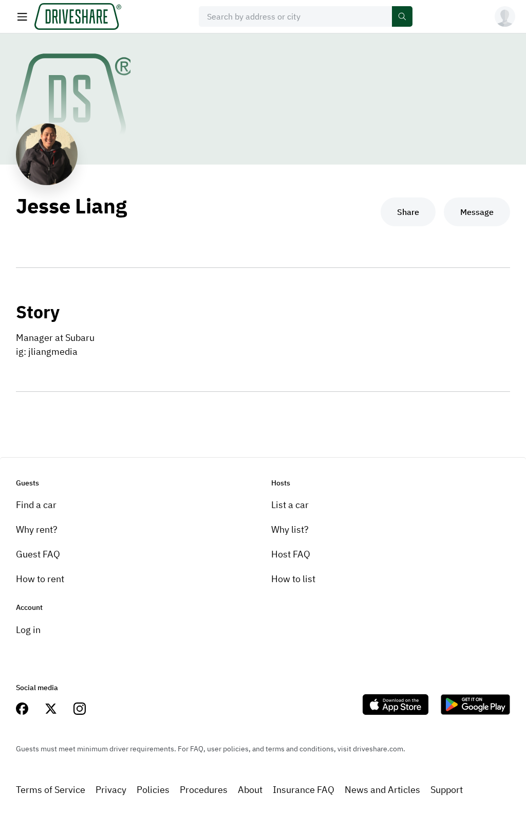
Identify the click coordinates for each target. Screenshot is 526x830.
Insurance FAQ (303, 790)
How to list (293, 579)
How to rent (40, 579)
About (250, 790)
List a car (290, 505)
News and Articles (382, 790)
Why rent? (37, 529)
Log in (28, 630)
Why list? (290, 529)
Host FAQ (290, 554)
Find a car (36, 505)
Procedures (204, 790)
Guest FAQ (38, 554)
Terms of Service (50, 790)
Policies (153, 790)
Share (408, 212)
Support (446, 790)
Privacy (111, 790)
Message (477, 212)
